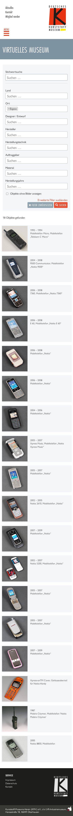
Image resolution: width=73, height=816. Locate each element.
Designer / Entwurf (15, 116)
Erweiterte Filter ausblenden (53, 200)
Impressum (10, 780)
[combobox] (36, 96)
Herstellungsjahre (14, 180)
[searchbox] (36, 96)
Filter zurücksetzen (41, 205)
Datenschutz (11, 783)
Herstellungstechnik (15, 142)
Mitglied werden (12, 16)
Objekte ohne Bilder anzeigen (25, 193)
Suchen (62, 205)
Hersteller (10, 129)
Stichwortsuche (13, 71)
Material (9, 167)
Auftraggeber (12, 155)
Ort (7, 103)
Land (8, 90)
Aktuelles (9, 7)
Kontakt (8, 12)
